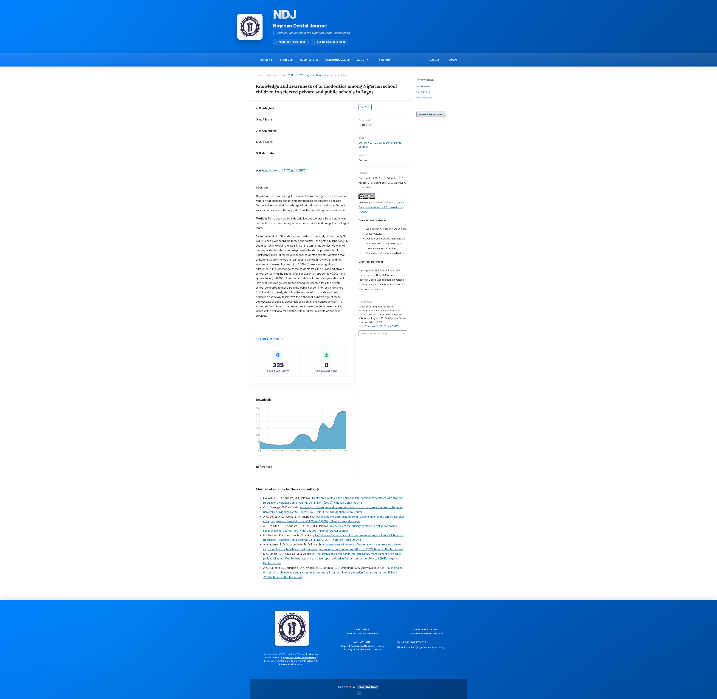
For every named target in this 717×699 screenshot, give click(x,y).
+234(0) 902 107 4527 (413, 642)
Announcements (337, 59)
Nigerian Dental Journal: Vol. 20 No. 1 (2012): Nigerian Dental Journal (361, 549)
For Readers (423, 86)
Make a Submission (431, 114)
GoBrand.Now (368, 687)
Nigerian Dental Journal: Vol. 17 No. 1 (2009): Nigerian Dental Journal (320, 502)
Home (259, 75)
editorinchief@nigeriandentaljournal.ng (422, 647)
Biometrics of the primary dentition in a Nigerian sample (364, 526)
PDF (366, 107)
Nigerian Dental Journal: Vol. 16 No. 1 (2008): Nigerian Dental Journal (318, 521)
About (361, 59)
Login (453, 59)
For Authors (423, 91)
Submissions (309, 59)
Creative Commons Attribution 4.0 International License (381, 207)
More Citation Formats (374, 333)
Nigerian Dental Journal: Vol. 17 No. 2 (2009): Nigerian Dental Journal (305, 530)
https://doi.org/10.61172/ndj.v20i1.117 (284, 170)
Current (266, 59)
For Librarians (424, 97)
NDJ (284, 14)
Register (435, 59)
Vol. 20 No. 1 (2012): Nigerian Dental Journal (308, 75)
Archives (286, 59)
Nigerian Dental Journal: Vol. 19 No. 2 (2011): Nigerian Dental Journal (320, 539)
